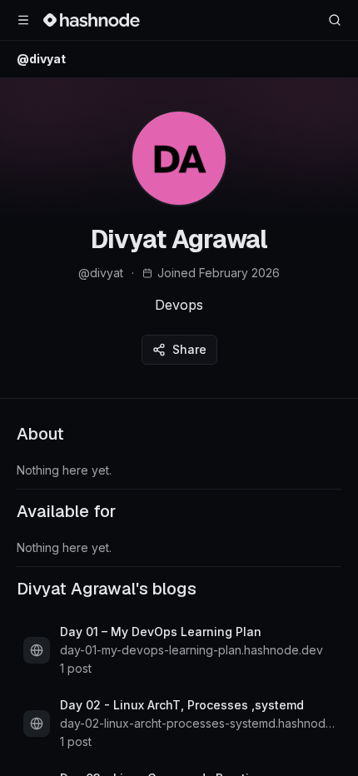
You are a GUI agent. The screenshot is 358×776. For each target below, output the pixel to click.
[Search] (334, 20)
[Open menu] (23, 20)
